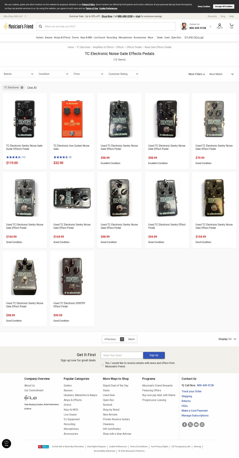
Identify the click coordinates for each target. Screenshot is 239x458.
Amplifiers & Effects (103, 47)
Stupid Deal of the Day (115, 385)
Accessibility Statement (104, 451)
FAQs (185, 405)
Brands (8, 73)
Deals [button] (160, 37)
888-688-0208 (125, 16)
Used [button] (167, 37)
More (150, 37)
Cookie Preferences (108, 8)
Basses (49, 37)
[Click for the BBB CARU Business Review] (43, 446)
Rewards (212, 16)
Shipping (187, 396)
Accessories (140, 37)
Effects (120, 47)
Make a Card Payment (195, 410)
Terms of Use (92, 8)
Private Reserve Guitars (116, 419)
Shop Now (107, 16)
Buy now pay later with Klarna (158, 395)
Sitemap (197, 446)
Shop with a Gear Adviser (117, 433)
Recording (112, 37)
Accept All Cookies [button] (223, 6)
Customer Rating (118, 73)
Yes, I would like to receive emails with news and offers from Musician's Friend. (140, 364)
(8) (70, 157)
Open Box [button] (176, 37)
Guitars (39, 37)
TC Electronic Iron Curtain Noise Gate (71, 147)
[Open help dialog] (6, 443)
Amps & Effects (62, 37)
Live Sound (99, 37)
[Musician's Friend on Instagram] (202, 425)
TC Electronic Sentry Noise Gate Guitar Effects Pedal (24, 147)
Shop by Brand (111, 409)
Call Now (197, 385)
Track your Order (192, 391)
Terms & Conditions (139, 446)
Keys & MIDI (86, 37)
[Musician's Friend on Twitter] (190, 425)
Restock (107, 404)
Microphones (125, 37)
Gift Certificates (112, 428)
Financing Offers (151, 390)
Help (231, 16)
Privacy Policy (88, 4)
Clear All (32, 87)
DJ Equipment (72, 419)
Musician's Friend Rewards (157, 385)
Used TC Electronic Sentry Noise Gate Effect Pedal (119, 147)
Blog (223, 16)
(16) (23, 157)
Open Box (108, 400)
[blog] (41, 398)
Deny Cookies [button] (204, 6)
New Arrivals (110, 414)
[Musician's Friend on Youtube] (196, 425)
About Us (29, 385)
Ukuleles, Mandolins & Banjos (80, 395)
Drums (75, 37)
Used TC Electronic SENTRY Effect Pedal (69, 305)
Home (71, 47)
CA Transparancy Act (181, 446)
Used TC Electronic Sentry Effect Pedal (167, 226)
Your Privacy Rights (159, 446)
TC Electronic (83, 47)
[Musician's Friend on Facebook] (184, 425)
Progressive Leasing (154, 400)
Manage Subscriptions (195, 415)
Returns (186, 401)
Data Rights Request (96, 446)
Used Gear (109, 395)
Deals (106, 390)
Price (77, 73)
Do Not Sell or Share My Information (68, 446)
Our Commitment (33, 390)
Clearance (108, 424)
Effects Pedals (134, 47)
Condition (44, 73)
